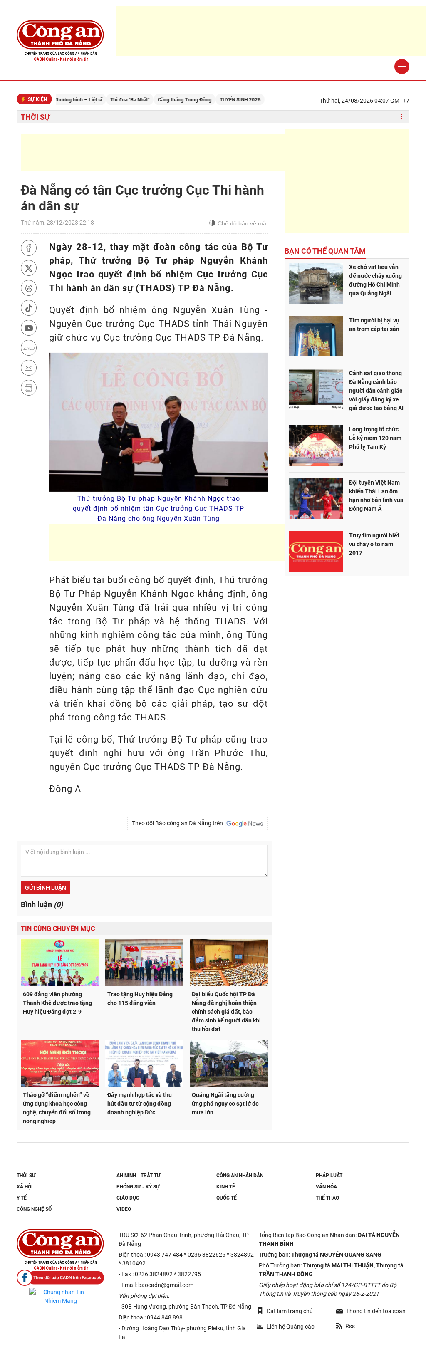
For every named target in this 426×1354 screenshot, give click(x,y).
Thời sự (35, 117)
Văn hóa (326, 1186)
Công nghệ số (34, 1209)
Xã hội (25, 1186)
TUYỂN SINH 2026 (216, 100)
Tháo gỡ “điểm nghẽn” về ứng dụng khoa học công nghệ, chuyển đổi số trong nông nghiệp (57, 1108)
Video (123, 1209)
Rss (350, 1326)
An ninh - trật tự (138, 1175)
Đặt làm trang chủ (290, 1311)
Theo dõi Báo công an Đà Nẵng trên (178, 823)
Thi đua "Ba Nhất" (105, 100)
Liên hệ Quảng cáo (291, 1326)
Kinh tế (225, 1186)
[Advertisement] (172, 152)
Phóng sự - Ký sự (138, 1186)
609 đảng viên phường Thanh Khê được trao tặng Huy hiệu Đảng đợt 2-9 (57, 1003)
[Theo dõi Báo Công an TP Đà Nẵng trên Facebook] (60, 1278)
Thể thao (327, 1198)
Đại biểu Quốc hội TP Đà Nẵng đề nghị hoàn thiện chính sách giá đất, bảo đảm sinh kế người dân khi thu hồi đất (226, 1011)
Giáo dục (127, 1198)
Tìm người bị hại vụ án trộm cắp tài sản (374, 324)
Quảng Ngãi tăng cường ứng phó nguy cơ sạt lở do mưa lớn (225, 1104)
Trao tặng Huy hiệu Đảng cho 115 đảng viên (140, 998)
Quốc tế (226, 1198)
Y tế (22, 1198)
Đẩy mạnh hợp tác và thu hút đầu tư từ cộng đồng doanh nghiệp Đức (139, 1104)
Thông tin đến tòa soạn (376, 1311)
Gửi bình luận (45, 887)
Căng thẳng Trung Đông (160, 100)
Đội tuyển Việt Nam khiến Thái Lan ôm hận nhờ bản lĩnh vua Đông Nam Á (376, 495)
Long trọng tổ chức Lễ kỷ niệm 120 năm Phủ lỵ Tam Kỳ (375, 438)
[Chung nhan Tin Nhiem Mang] (60, 1296)
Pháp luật (329, 1175)
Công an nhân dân (239, 1175)
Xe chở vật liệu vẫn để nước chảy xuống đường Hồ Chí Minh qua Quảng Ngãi (375, 280)
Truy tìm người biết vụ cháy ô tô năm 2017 (374, 544)
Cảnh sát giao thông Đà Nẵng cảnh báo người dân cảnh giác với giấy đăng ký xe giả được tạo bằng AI (376, 390)
